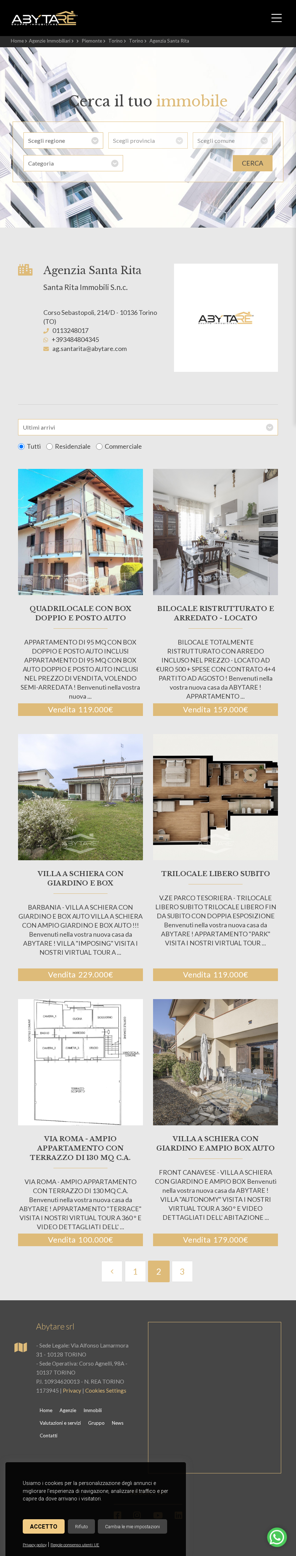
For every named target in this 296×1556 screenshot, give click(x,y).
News (117, 1423)
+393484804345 (75, 339)
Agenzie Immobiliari (49, 41)
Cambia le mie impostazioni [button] (132, 1526)
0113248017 (70, 330)
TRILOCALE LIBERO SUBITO (215, 874)
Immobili (92, 1410)
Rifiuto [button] (81, 1526)
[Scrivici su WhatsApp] (277, 1541)
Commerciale (123, 446)
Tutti (34, 446)
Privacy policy (35, 1545)
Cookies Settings (105, 1390)
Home (17, 41)
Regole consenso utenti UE (75, 1545)
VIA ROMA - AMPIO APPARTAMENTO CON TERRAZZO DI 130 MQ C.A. (80, 1148)
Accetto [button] (43, 1526)
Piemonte (92, 41)
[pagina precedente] (112, 1271)
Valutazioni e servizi (60, 1423)
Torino (115, 41)
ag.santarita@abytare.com (89, 348)
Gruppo (96, 1423)
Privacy (72, 1390)
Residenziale (73, 446)
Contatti (48, 1435)
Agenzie (68, 1410)
